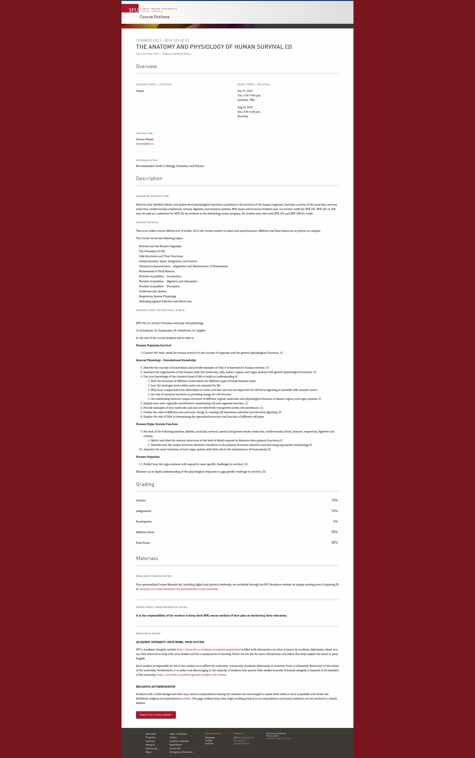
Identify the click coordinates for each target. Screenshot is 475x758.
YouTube (209, 744)
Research (150, 745)
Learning (150, 741)
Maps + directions (178, 734)
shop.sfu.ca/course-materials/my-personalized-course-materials (179, 589)
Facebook (209, 738)
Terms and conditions (276, 734)
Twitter (208, 741)
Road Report (176, 745)
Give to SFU (175, 749)
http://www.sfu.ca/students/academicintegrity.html (209, 649)
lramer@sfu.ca (145, 143)
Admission (151, 734)
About (148, 752)
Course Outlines (155, 17)
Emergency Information (181, 752)
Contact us (239, 734)
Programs (151, 737)
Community (151, 749)
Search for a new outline (155, 714)
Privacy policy (272, 736)
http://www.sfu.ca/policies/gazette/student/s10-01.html (191, 674)
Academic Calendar (179, 741)
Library (173, 737)
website (186, 698)
